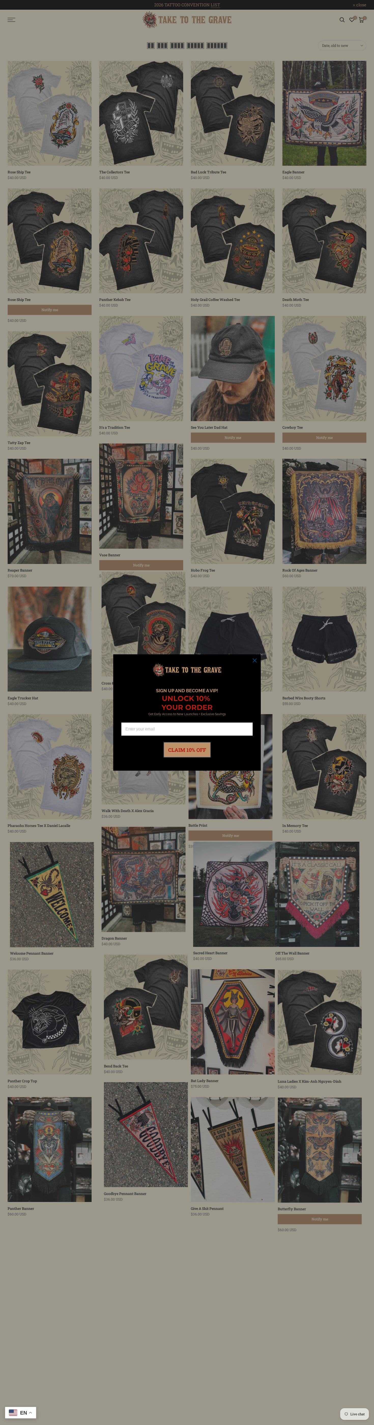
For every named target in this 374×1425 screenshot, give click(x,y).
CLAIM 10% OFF (187, 749)
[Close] (255, 660)
